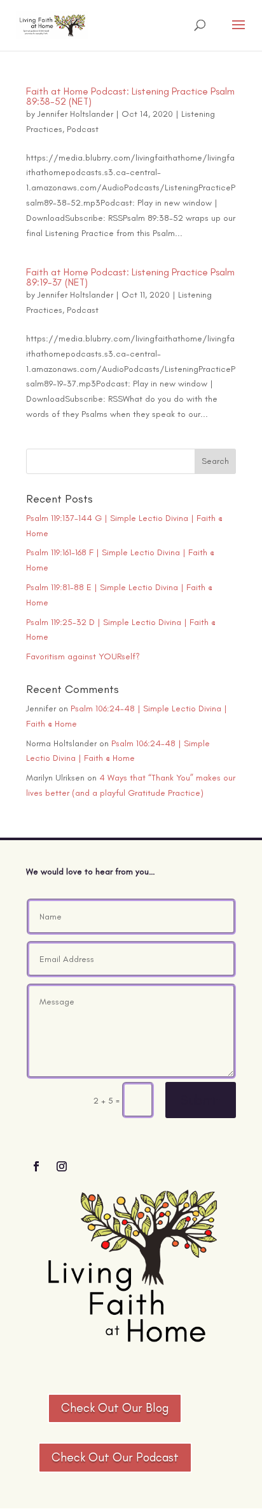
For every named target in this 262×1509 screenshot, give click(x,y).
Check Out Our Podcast (115, 1457)
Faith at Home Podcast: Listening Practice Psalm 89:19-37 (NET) (130, 277)
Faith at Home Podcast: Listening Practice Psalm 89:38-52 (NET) (130, 96)
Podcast (83, 129)
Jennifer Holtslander (75, 114)
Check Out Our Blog (115, 1407)
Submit (201, 1100)
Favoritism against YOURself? (83, 656)
